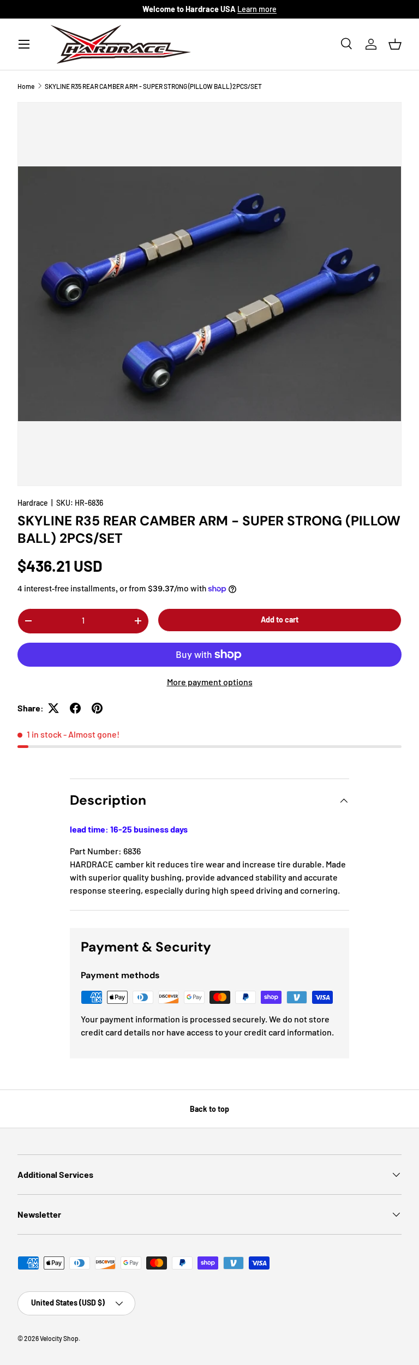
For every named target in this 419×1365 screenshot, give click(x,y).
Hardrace (32, 502)
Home (25, 86)
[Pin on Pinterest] (97, 708)
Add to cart (279, 619)
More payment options (210, 681)
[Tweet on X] (53, 708)
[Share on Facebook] (75, 708)
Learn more (257, 9)
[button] (395, 44)
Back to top (209, 1108)
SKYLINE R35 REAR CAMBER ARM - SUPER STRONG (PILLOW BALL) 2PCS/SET (153, 86)
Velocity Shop (59, 1338)
